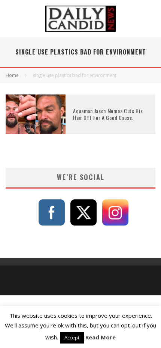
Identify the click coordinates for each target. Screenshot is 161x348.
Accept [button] (71, 337)
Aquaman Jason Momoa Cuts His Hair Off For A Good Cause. (108, 114)
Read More (100, 337)
